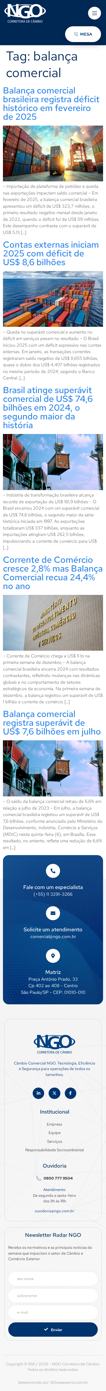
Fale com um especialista (53, 887)
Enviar (56, 1329)
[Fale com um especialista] (53, 871)
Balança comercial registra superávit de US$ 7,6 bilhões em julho (52, 722)
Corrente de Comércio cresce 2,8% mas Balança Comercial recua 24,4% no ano (53, 573)
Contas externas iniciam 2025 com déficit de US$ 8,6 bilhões (51, 253)
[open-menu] (94, 13)
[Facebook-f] (70, 1093)
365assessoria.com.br (69, 1382)
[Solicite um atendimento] (53, 913)
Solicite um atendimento (53, 929)
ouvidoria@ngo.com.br (54, 1210)
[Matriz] (53, 956)
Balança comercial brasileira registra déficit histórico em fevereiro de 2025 (51, 103)
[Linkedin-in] (38, 1093)
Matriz (53, 972)
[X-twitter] (54, 1093)
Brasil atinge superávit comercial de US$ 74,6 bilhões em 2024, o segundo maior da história (48, 407)
